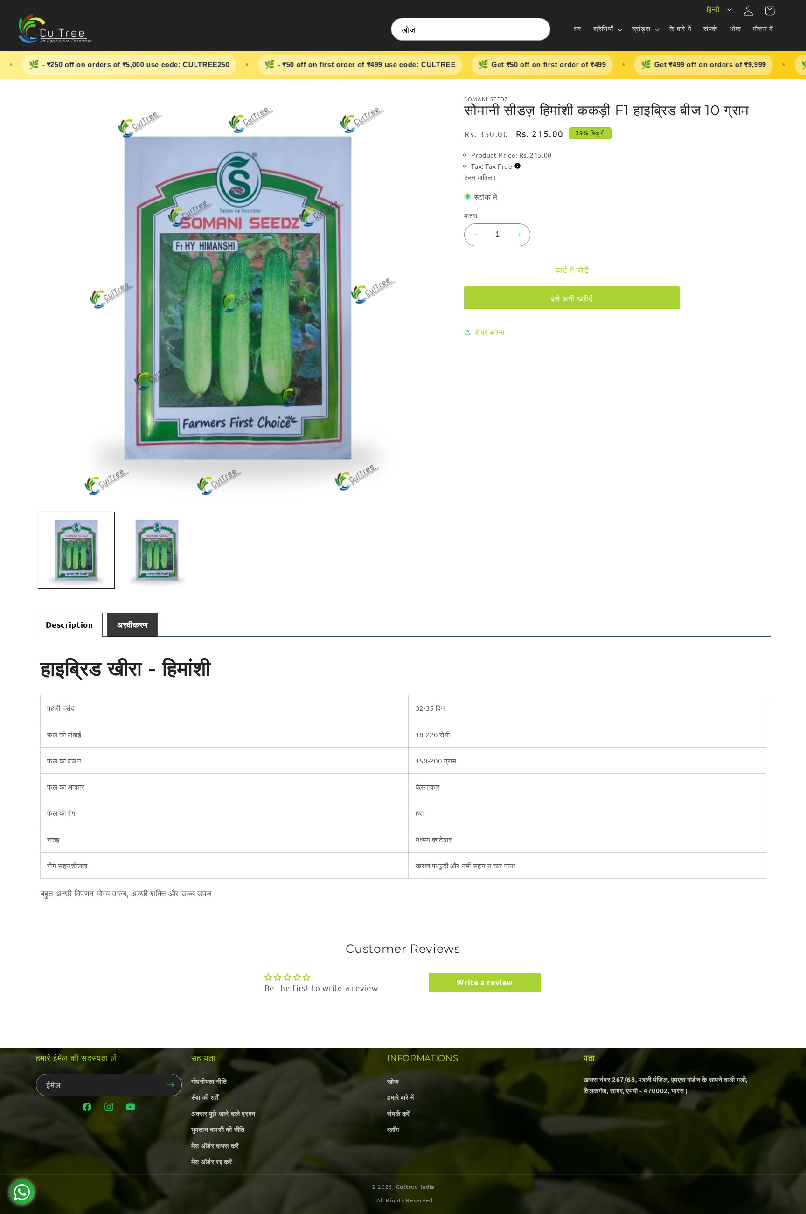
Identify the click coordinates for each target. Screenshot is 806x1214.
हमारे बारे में (400, 1097)
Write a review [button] (485, 982)
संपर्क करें (398, 1113)
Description (69, 625)
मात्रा (470, 215)
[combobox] (470, 29)
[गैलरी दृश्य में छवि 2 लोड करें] (157, 550)
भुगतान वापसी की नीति (218, 1129)
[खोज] (539, 29)
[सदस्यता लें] (170, 1085)
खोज (393, 1081)
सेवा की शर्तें (205, 1097)
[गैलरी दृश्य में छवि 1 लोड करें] (76, 550)
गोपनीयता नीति (209, 1081)
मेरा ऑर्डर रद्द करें (211, 1161)
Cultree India (415, 1186)
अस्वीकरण (132, 625)
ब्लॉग (393, 1129)
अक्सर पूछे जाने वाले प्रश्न (223, 1113)
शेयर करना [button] (489, 332)
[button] (607, 29)
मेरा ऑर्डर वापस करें (215, 1145)
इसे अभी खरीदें (572, 298)
